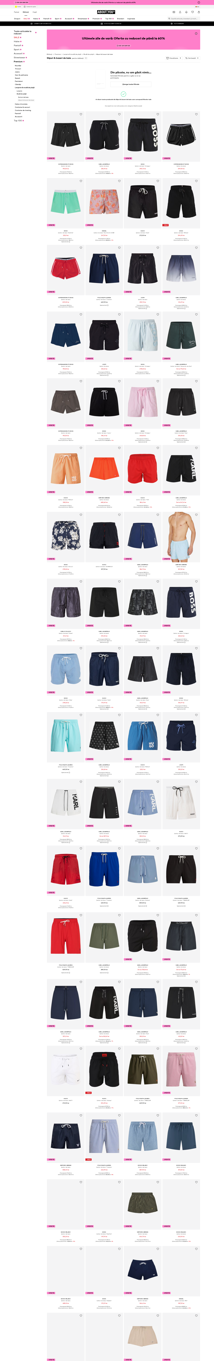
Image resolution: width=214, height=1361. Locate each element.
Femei (16, 12)
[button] (174, 58)
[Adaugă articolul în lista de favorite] (81, 114)
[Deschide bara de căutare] (168, 19)
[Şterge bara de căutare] (198, 18)
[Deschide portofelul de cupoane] (174, 12)
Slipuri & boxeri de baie (104, 54)
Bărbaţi (26, 12)
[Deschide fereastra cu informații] (199, 2)
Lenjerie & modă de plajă (72, 54)
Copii (35, 12)
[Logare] (180, 12)
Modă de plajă (88, 54)
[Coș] (199, 12)
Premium (58, 54)
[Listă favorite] (192, 12)
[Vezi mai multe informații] (66, 175)
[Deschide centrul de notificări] (186, 12)
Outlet (19, 6)
